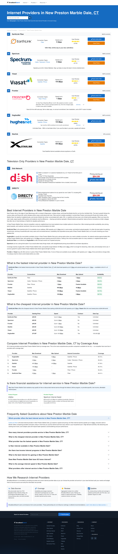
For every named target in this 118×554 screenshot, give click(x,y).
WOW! (62, 546)
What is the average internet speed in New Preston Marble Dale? (33, 464)
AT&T (62, 531)
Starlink (10, 288)
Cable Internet (50, 533)
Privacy (15, 539)
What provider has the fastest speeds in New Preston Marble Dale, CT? (36, 441)
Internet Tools (80, 528)
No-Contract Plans (51, 544)
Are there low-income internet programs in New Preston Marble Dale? (35, 450)
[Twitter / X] (95, 538)
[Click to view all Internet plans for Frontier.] (21, 98)
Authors (92, 528)
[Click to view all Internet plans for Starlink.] (21, 143)
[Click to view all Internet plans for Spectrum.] (21, 61)
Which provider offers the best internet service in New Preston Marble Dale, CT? (39, 418)
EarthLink (63, 525)
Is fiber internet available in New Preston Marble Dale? (29, 446)
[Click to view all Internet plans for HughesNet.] (21, 121)
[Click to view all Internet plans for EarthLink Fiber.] (21, 41)
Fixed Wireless (50, 538)
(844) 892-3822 (97, 179)
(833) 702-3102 (97, 198)
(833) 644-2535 (96, 121)
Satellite (40, 82)
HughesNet (11, 294)
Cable (36, 62)
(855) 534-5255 (96, 59)
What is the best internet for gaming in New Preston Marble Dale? (34, 455)
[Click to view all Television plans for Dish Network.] (21, 177)
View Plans (96, 43)
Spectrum (11, 281)
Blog (78, 525)
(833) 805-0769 (96, 79)
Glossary (79, 531)
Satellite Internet (50, 541)
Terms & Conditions (22, 539)
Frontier (10, 284)
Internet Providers (51, 525)
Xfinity (62, 528)
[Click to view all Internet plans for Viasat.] (21, 81)
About (92, 525)
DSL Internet (49, 536)
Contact (92, 531)
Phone (48, 62)
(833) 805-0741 (96, 96)
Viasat (9, 291)
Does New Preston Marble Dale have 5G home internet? (30, 459)
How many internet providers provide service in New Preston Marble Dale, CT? (39, 432)
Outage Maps (80, 536)
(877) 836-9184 (96, 141)
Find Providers (65, 514)
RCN (62, 544)
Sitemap (79, 538)
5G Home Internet (51, 531)
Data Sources (80, 533)
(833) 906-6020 (96, 39)
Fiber (42, 42)
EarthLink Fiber (12, 278)
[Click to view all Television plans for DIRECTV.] (21, 196)
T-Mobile (63, 541)
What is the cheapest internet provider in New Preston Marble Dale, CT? (36, 437)
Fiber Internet (50, 528)
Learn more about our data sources (96, 505)
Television (42, 62)
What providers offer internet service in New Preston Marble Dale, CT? (36, 468)
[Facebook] (92, 538)
